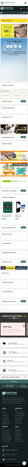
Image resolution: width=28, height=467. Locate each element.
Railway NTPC (7, 181)
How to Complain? (6, 435)
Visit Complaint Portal (6, 437)
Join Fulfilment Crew (19, 411)
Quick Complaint (16, 15)
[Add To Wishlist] (9, 202)
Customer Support (18, 422)
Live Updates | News (6, 421)
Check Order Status (5, 15)
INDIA (27, 8)
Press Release (5, 415)
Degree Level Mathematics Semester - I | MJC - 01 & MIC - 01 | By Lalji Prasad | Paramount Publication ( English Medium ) (20, 215)
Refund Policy (18, 435)
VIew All (23, 101)
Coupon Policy (18, 437)
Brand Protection (18, 439)
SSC (21, 181)
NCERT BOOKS (5, 95)
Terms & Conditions (19, 441)
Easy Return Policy (19, 433)
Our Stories (4, 413)
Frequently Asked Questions (5, 423)
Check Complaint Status (7, 439)
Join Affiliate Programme (20, 413)
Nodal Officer (17, 421)
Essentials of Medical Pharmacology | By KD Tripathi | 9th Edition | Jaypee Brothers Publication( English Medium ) (7, 215)
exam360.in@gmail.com (21, 8)
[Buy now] (6, 202)
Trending (16, 181)
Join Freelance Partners (20, 415)
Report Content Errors (6, 433)
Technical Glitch (5, 419)
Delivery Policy (18, 430)
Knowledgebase (18, 419)
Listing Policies (5, 417)
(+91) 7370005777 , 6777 (24, 8)
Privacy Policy (18, 432)
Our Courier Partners (6, 441)
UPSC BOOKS (17, 95)
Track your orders (6, 430)
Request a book (5, 432)
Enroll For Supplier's (19, 417)
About (3, 411)
